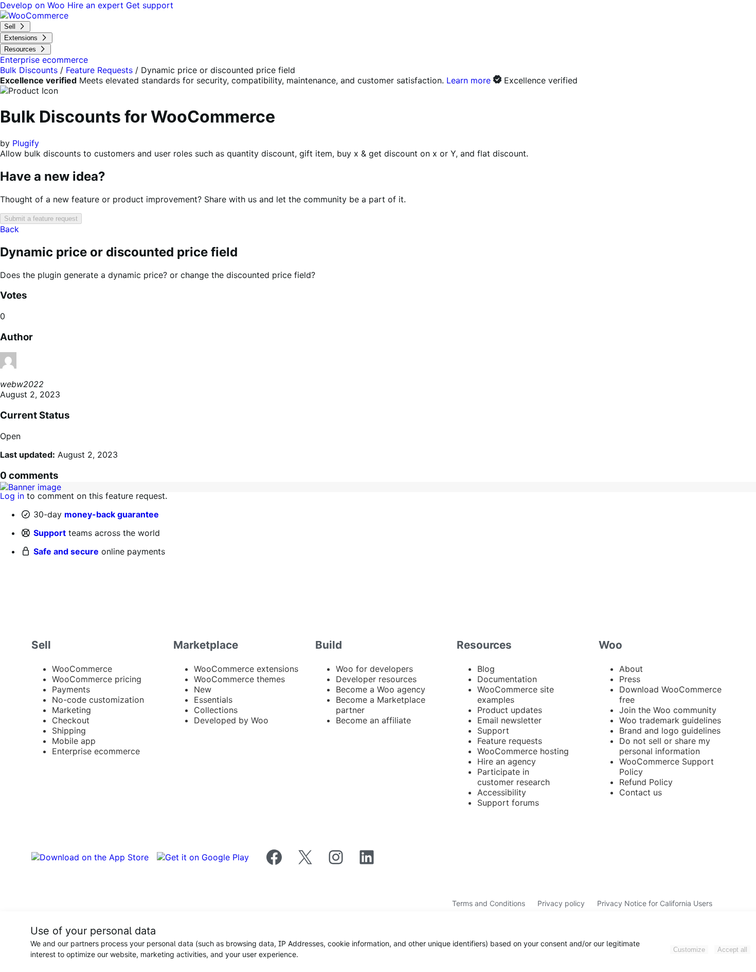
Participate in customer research (513, 777)
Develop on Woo (33, 5)
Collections (216, 710)
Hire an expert (96, 5)
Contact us (640, 792)
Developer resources (376, 679)
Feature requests (509, 741)
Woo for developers (374, 669)
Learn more (468, 80)
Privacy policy (561, 903)
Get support (149, 5)
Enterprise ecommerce (96, 751)
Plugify (25, 143)
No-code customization (98, 700)
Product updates (509, 710)
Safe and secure (66, 551)
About (631, 669)
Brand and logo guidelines (670, 730)
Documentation (507, 679)
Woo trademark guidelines (670, 720)
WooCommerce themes (239, 679)
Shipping (69, 730)
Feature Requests (99, 70)
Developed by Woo (231, 720)
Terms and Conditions (488, 903)
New (202, 689)
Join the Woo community (667, 710)
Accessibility (501, 792)
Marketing (71, 710)
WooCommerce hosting (523, 751)
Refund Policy (646, 782)
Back (9, 229)
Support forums (508, 802)
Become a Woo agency (380, 689)
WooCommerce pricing (96, 679)
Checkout (70, 720)
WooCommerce (82, 669)
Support (49, 533)
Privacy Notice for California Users (654, 903)
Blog (486, 669)
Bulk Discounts (29, 70)
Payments (71, 689)
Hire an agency (506, 761)
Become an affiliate (373, 720)
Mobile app (74, 741)
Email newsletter (509, 720)
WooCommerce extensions (246, 669)
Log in (12, 496)
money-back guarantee (111, 514)
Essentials (213, 700)
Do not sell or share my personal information (664, 746)
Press (629, 679)
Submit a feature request (41, 218)
